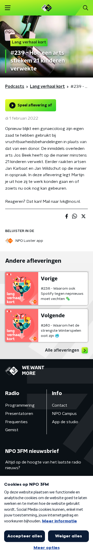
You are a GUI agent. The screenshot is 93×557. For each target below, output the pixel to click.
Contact (59, 405)
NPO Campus (64, 414)
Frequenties (16, 422)
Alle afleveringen (62, 350)
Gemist (11, 430)
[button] (8, 8)
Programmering (20, 405)
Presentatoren (19, 414)
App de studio (65, 422)
